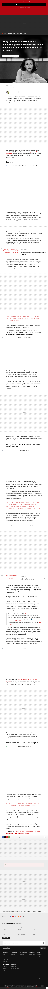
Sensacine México (23, 978)
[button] (14, 92)
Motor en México (21, 934)
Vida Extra (13, 956)
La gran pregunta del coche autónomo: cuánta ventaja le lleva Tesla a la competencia (33, 579)
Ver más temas (6, 937)
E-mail (18, 56)
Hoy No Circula (36, 932)
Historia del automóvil (27, 837)
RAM (25, 33)
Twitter (14, 56)
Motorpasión (39, 954)
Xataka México (5, 978)
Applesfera (5, 957)
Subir (42, 948)
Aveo (14, 33)
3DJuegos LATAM (14, 978)
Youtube (13, 916)
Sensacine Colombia (23, 979)
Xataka (4, 954)
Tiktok (23, 916)
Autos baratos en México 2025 (16, 911)
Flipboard (16, 56)
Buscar (43, 943)
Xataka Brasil (5, 979)
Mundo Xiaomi (5, 961)
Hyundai (4, 929)
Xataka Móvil (5, 956)
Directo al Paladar (32, 954)
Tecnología (18, 837)
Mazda (19, 929)
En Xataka (24, 576)
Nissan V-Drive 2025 (27, 911)
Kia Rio (34, 934)
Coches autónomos (38, 837)
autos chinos (5, 932)
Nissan (5, 33)
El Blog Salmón (14, 966)
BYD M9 (34, 911)
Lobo (21, 33)
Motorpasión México (40, 978)
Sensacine (22, 954)
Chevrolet (10, 33)
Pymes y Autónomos (15, 968)
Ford (17, 33)
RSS (18, 916)
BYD (4, 934)
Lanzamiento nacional (22, 932)
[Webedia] (6, 948)
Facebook (12, 56)
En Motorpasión (24, 249)
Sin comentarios (7, 55)
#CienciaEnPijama (28, 614)
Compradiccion (5, 970)
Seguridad (5, 927)
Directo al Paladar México (32, 979)
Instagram (15, 916)
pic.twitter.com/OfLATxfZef (14, 620)
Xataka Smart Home (6, 959)
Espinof (21, 956)
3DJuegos (13, 954)
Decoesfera (5, 968)
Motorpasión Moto (40, 956)
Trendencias (5, 966)
